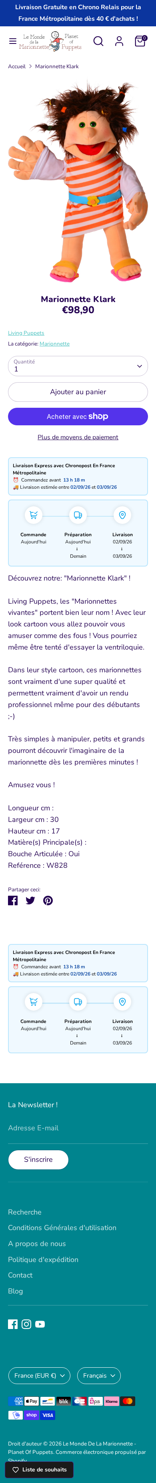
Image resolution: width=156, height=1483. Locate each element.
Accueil (17, 66)
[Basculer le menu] (9, 41)
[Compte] (119, 38)
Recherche (25, 1212)
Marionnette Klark (57, 66)
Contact (20, 1275)
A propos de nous (37, 1243)
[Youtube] (40, 1324)
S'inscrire (38, 1159)
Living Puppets (26, 333)
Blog (15, 1291)
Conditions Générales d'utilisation (62, 1227)
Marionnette (55, 344)
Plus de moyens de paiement (78, 437)
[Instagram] (26, 1324)
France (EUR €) (35, 1375)
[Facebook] (13, 1324)
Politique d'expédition (43, 1259)
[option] (78, 179)
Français (95, 1375)
